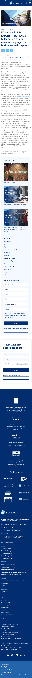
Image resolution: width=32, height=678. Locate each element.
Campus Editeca (5, 591)
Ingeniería (6, 255)
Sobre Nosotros (5, 600)
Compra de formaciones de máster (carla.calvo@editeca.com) (9, 625)
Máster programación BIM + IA (9, 570)
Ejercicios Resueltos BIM (10, 250)
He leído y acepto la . (16, 364)
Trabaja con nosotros (6, 602)
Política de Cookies (6, 672)
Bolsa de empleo (5, 612)
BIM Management (21, 96)
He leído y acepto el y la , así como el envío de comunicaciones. (15, 315)
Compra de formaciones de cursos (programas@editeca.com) (9, 633)
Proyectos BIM (8, 269)
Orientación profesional (7, 605)
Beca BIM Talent (5, 607)
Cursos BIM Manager (6, 551)
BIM (3, 50)
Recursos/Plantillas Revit (7, 615)
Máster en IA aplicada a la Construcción (11, 575)
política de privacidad (9, 315)
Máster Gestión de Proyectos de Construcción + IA (13, 572)
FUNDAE (3, 586)
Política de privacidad (6, 669)
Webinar (6, 275)
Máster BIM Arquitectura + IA (8, 565)
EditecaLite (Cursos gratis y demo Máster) (11, 594)
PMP (5, 264)
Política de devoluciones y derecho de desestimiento (14, 675)
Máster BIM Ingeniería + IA (8, 567)
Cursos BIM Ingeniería (6, 556)
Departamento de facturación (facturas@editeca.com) (14, 643)
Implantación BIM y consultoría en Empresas (12, 581)
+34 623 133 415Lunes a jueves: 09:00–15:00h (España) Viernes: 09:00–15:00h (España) (11, 647)
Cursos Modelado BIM (6, 558)
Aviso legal (4, 667)
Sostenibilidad (8, 272)
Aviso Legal (20, 314)
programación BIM (9, 266)
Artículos (3, 55)
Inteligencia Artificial (9, 258)
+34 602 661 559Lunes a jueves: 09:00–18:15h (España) (11, 629)
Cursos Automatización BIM (8, 553)
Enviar (16, 323)
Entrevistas (7, 252)
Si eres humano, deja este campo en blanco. (16, 329)
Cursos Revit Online (6, 548)
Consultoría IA (4, 583)
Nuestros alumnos (5, 610)
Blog (7, 50)
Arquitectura (7, 241)
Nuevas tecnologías (9, 261)
